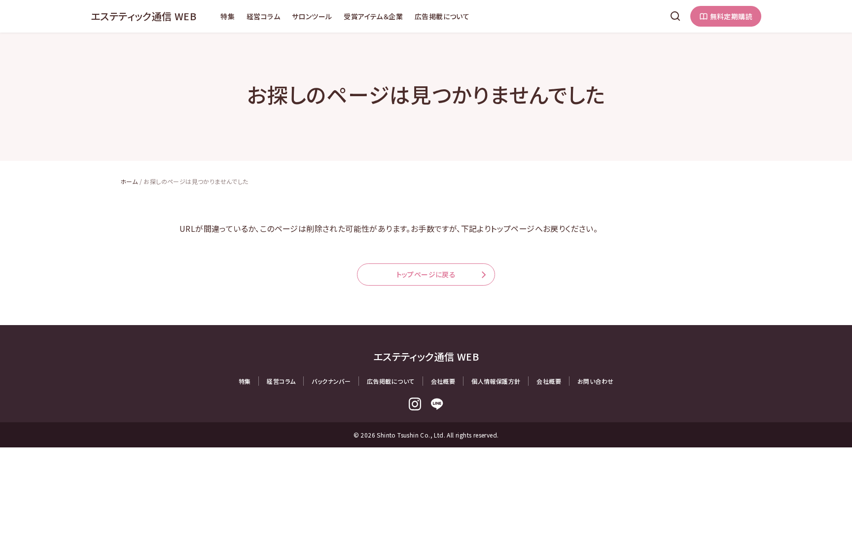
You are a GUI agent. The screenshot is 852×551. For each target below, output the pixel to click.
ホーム (129, 181)
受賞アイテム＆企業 (373, 16)
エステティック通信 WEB (143, 16)
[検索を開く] (675, 16)
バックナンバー (331, 381)
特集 (227, 16)
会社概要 (443, 381)
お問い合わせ (595, 381)
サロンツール (312, 16)
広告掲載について (442, 16)
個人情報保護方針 (495, 381)
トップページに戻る (426, 274)
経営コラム (263, 16)
